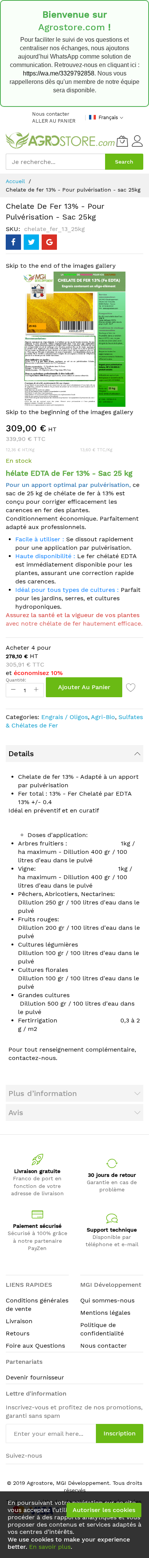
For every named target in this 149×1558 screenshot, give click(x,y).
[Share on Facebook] (13, 242)
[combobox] (55, 162)
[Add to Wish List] (131, 687)
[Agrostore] (60, 141)
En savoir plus (50, 1546)
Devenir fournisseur (35, 1377)
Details (21, 753)
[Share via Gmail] (49, 242)
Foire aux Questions (35, 1345)
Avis (15, 1112)
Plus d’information (42, 1093)
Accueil (15, 181)
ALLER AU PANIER (54, 121)
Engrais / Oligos (64, 717)
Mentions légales (105, 1312)
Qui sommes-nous (107, 1300)
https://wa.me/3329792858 (58, 73)
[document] (74, 1524)
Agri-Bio (103, 717)
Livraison (19, 1321)
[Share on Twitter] (31, 242)
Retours (17, 1333)
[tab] (74, 753)
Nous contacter (50, 114)
